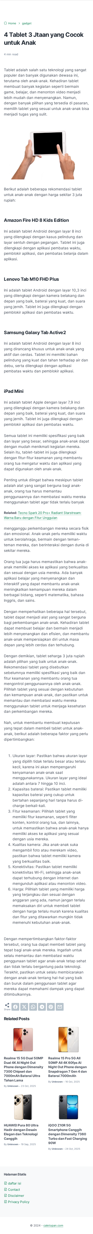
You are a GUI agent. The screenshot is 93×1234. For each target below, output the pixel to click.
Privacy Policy (18, 1202)
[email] (60, 1007)
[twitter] (24, 1007)
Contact (13, 1190)
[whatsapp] (33, 1007)
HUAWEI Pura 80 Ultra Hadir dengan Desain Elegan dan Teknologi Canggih (21, 1132)
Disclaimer (15, 1196)
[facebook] (15, 1007)
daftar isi (14, 1183)
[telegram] (42, 1007)
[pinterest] (51, 1007)
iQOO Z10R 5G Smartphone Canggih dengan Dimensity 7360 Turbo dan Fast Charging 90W (67, 1134)
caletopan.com (53, 1225)
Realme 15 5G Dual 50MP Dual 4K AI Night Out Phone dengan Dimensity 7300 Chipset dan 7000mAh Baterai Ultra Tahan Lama (23, 1069)
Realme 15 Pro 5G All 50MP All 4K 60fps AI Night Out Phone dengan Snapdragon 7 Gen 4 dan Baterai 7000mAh (67, 1067)
